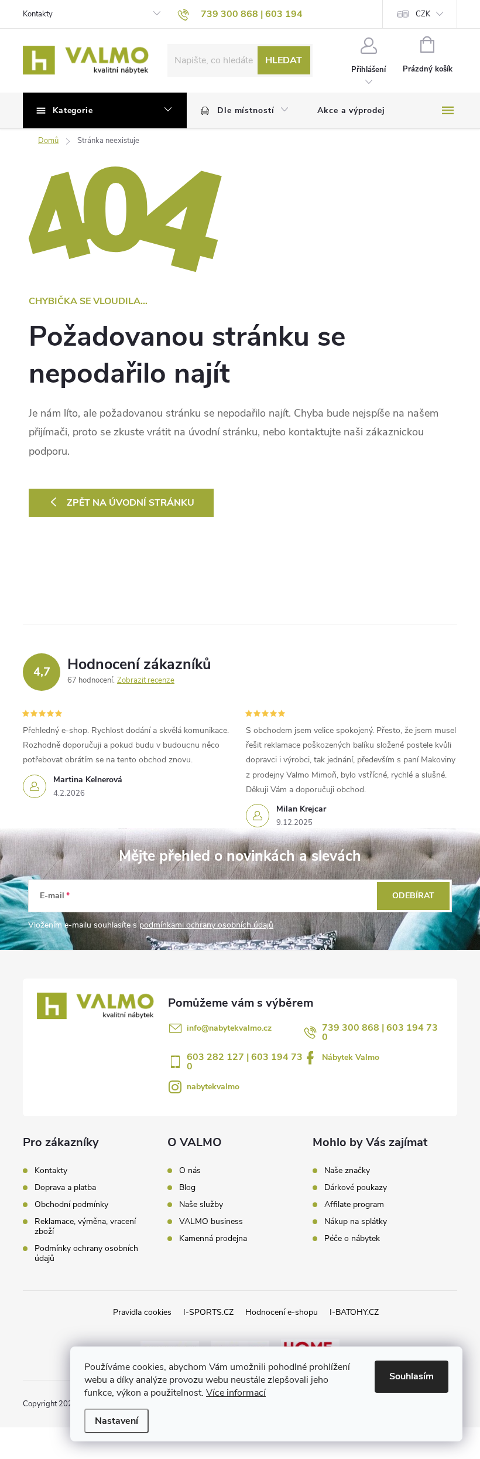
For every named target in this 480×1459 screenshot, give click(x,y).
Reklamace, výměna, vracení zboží (85, 1226)
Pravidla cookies (142, 1312)
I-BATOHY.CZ (354, 1312)
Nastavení (116, 1420)
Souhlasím (411, 1376)
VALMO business (211, 1221)
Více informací (236, 1392)
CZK (423, 14)
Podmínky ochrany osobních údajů (86, 1253)
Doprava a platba (65, 1187)
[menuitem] (245, 111)
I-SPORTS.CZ (208, 1312)
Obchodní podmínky (71, 1204)
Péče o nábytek (352, 1238)
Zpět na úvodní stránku (130, 502)
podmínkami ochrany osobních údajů (206, 924)
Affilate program (354, 1204)
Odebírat (413, 895)
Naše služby (201, 1204)
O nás (190, 1170)
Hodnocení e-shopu (281, 1312)
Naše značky (347, 1170)
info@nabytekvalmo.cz (229, 1028)
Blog (187, 1187)
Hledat (283, 60)
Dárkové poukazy (355, 1187)
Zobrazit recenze (145, 680)
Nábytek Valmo (350, 1057)
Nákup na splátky (355, 1221)
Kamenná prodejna (213, 1238)
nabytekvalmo (213, 1086)
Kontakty (38, 14)
